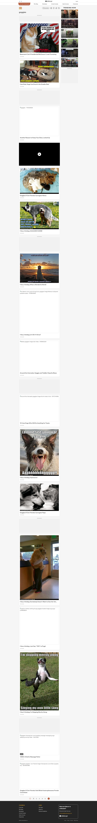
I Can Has (21, 807)
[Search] (21, 1)
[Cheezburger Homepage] (48, 1)
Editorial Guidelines (43, 811)
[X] (59, 8)
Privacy (68, 820)
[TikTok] (56, 8)
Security (71, 820)
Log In (77, 1)
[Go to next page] (49, 799)
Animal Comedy (22, 813)
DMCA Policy (76, 820)
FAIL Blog (21, 809)
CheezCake (21, 816)
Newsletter (46, 8)
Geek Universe (22, 815)
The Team (41, 807)
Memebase (21, 811)
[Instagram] (51, 8)
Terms (65, 820)
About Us (41, 809)
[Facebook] (54, 8)
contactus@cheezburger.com (65, 813)
